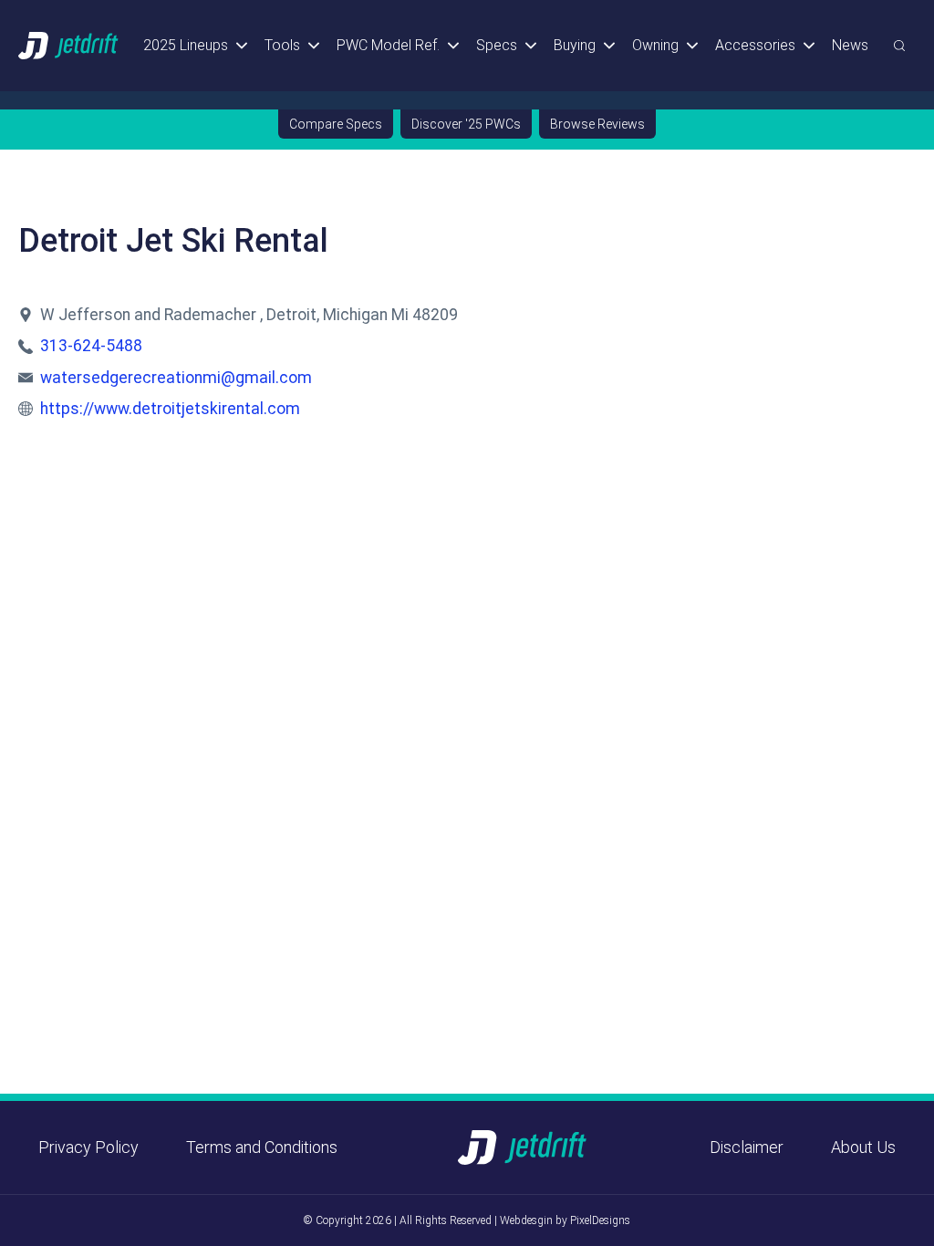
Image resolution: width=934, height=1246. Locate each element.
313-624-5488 (91, 346)
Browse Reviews (597, 124)
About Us (863, 1147)
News (850, 45)
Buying (575, 45)
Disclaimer (747, 1147)
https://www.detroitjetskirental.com (170, 409)
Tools (282, 45)
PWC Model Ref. (388, 45)
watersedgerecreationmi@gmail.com (176, 378)
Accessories (755, 45)
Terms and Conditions (261, 1147)
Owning (655, 45)
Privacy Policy (88, 1147)
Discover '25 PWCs (466, 124)
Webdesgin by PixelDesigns (565, 1220)
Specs (496, 45)
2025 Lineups (185, 45)
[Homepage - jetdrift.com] (69, 45)
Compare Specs (335, 124)
